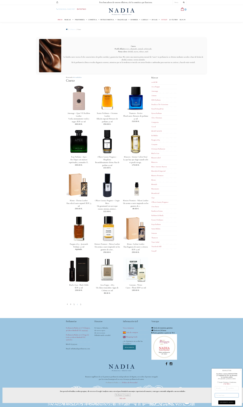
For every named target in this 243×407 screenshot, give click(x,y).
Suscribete (129, 347)
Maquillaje (122, 20)
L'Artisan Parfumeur (158, 149)
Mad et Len (155, 153)
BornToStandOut (157, 109)
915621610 (62, 9)
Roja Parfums (156, 224)
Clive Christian (156, 118)
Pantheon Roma (157, 211)
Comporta (155, 122)
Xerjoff (153, 251)
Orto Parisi (155, 206)
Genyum (154, 144)
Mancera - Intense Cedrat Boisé (135, 157)
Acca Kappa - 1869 (107, 285)
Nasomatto (155, 189)
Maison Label (156, 158)
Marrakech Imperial (158, 171)
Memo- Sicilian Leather (135, 244)
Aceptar (127, 395)
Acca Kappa (155, 87)
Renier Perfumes (157, 220)
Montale (154, 184)
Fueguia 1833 (155, 140)
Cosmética (92, 20)
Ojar (153, 198)
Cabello (144, 20)
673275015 (82, 9)
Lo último (173, 20)
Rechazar (119, 395)
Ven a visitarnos (128, 328)
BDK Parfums (156, 100)
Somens (154, 233)
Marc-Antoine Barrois (159, 167)
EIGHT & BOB (156, 131)
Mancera (154, 162)
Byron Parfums (156, 113)
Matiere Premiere (157, 175)
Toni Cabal (155, 242)
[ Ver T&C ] (226, 384)
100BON (154, 82)
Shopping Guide (132, 337)
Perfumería (80, 20)
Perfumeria (72, 29)
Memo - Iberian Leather (79, 200)
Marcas (67, 20)
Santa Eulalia (155, 229)
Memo (153, 180)
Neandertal (155, 193)
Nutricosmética (107, 20)
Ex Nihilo (154, 135)
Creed (153, 127)
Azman (153, 95)
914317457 (71, 9)
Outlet (164, 20)
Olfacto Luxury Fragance (159, 202)
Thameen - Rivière (135, 113)
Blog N (182, 20)
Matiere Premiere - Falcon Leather (135, 200)
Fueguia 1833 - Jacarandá (79, 244)
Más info (123, 398)
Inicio (60, 20)
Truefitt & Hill (156, 246)
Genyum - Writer (135, 285)
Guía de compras (132, 332)
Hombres (134, 20)
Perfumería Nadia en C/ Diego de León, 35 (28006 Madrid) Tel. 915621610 (77, 337)
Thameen (154, 238)
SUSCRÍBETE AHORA (227, 402)
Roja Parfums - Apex (78, 157)
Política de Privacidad (129, 382)
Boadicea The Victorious (159, 104)
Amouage (154, 91)
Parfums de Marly (157, 215)
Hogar (154, 20)
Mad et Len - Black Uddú (78, 285)
